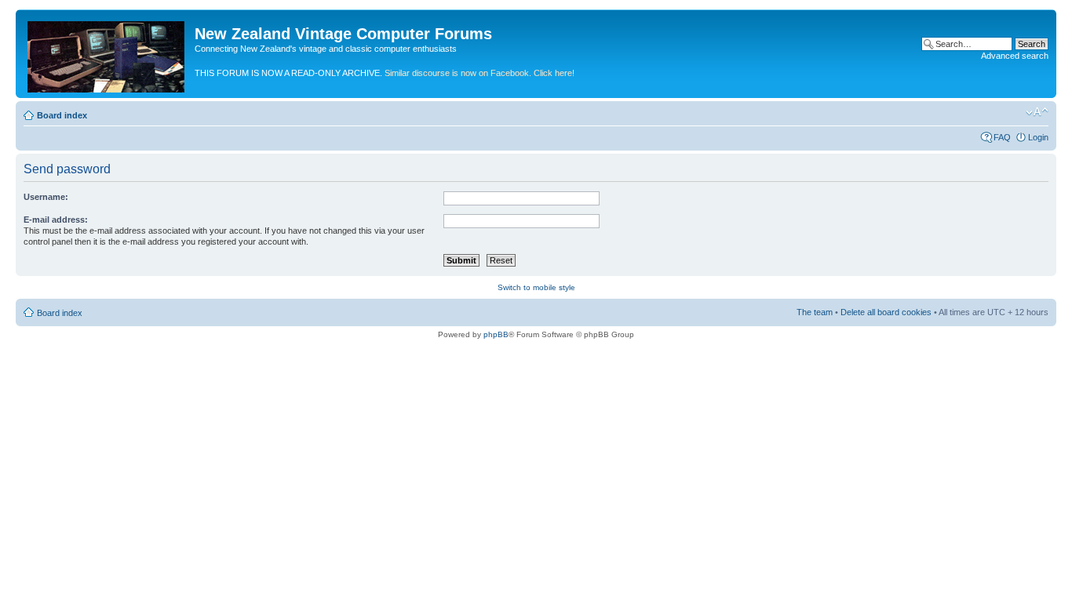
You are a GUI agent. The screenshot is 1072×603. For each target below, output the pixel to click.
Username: (46, 197)
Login (1038, 137)
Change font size (1037, 112)
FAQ (1002, 137)
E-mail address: (56, 219)
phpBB (496, 334)
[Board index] (107, 53)
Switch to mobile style (536, 287)
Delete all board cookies (886, 312)
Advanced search (1014, 55)
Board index (62, 115)
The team (815, 312)
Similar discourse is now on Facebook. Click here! (479, 73)
